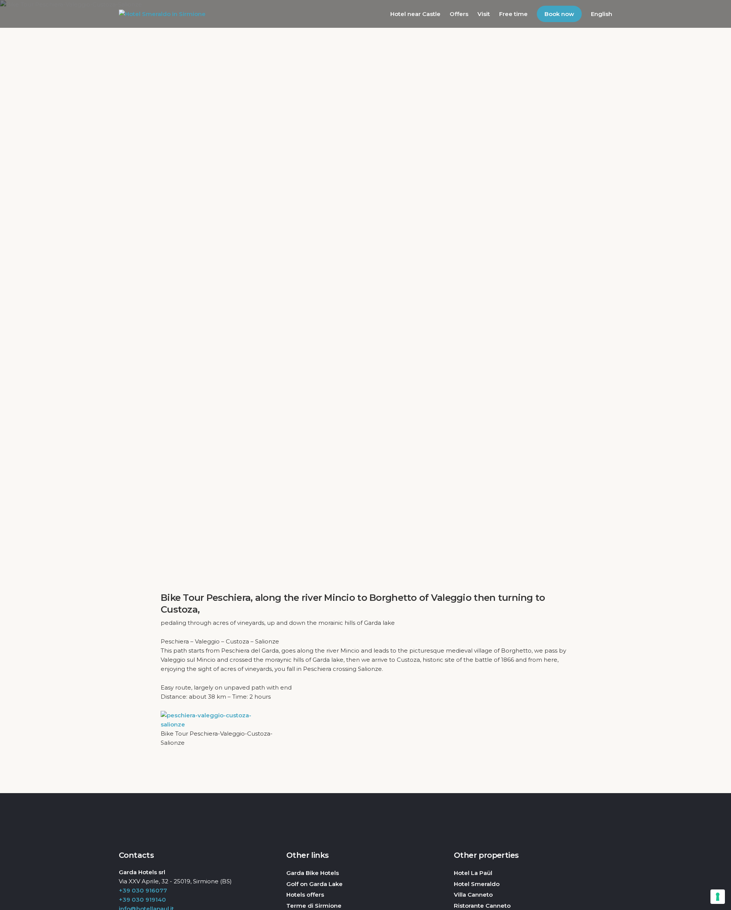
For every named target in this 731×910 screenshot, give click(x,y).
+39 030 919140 (142, 899)
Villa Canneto (473, 894)
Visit (483, 14)
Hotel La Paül (473, 872)
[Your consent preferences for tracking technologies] (717, 896)
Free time (513, 14)
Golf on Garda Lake (314, 884)
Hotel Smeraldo (477, 884)
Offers (459, 14)
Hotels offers (305, 894)
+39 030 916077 (143, 890)
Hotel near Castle (415, 14)
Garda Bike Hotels (312, 872)
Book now (559, 14)
